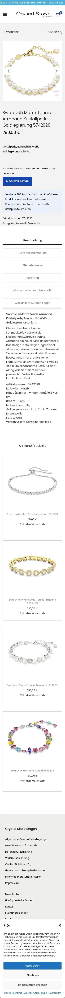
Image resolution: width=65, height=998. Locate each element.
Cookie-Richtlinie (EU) (18, 864)
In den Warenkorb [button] (34, 524)
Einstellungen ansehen (32, 985)
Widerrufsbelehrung (17, 858)
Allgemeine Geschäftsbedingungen (26, 839)
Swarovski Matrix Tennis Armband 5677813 (32, 514)
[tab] (32, 240)
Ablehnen (33, 975)
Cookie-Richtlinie (13, 992)
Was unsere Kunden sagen (32, 303)
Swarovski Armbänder (28, 223)
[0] (58, 14)
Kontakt (10, 906)
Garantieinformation (33, 253)
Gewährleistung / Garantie (21, 845)
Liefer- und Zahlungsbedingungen (25, 870)
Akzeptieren (32, 965)
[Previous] (8, 71)
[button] (60, 925)
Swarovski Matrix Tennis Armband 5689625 (32, 685)
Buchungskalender (16, 913)
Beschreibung (32, 240)
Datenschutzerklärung (35, 992)
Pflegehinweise (32, 265)
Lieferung (32, 278)
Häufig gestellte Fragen (19, 900)
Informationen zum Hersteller (32, 290)
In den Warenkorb (17, 181)
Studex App (12, 919)
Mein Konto (12, 894)
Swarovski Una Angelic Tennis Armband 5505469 (32, 601)
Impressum (55, 992)
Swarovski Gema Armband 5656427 (32, 770)
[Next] (56, 71)
